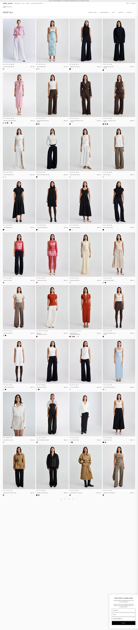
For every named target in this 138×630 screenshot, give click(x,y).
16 (13, 64)
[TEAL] (36, 69)
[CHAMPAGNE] (5, 177)
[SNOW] (72, 69)
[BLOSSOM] (3, 69)
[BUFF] (70, 282)
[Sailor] (7, 123)
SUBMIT (124, 623)
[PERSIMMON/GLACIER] (11, 123)
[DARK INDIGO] (103, 70)
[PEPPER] (9, 123)
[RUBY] (3, 282)
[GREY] (105, 124)
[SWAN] (36, 442)
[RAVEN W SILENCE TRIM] (5, 123)
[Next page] (76, 499)
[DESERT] (72, 229)
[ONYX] (103, 442)
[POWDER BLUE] (103, 389)
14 (11, 64)
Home (4, 6)
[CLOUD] (3, 442)
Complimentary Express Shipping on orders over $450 (69, 0)
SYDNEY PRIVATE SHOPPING (36, 3)
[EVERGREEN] (38, 69)
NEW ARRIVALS (18, 3)
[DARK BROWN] (38, 495)
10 (7, 64)
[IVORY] (3, 177)
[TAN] (3, 495)
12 (9, 64)
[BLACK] (70, 69)
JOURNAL (28, 3)
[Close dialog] (136, 596)
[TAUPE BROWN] (38, 124)
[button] (127, 3)
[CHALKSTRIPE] (107, 124)
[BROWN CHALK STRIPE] (36, 124)
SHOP (23, 3)
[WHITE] (70, 177)
